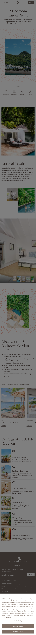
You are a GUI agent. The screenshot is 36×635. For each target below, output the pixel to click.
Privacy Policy (8, 617)
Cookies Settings (18, 621)
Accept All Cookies (18, 631)
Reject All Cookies (18, 626)
